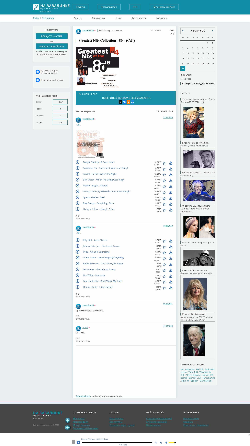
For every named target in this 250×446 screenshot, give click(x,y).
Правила (188, 421)
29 (207, 63)
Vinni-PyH (193, 372)
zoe (182, 369)
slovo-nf (185, 380)
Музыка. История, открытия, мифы (49, 72)
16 (212, 53)
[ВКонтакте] (124, 102)
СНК (182, 375)
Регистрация (48, 18)
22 (207, 58)
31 (183, 68)
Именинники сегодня (192, 364)
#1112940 (168, 225)
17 (183, 58)
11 (188, 53)
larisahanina (209, 377)
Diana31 (193, 377)
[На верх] (67, 420)
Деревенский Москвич (85, 428)
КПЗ (135, 7)
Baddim (194, 380)
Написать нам (191, 418)
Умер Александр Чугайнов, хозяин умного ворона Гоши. (194, 144)
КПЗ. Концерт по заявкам (110, 30)
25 (188, 63)
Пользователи (109, 7)
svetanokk (210, 369)
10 (183, 53)
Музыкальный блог (164, 7)
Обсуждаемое (98, 17)
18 (188, 58)
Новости (185, 92)
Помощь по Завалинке (196, 425)
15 (207, 53)
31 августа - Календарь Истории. (198, 83)
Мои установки (81, 425)
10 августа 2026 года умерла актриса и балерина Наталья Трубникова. (195, 208)
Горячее (78, 17)
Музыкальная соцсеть (55, 7)
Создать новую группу (122, 425)
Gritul (85, 327)
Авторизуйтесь (83, 396)
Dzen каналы (153, 425)
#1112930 (168, 117)
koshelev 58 (88, 30)
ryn (199, 377)
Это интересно (139, 17)
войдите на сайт (51, 36)
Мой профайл (80, 421)
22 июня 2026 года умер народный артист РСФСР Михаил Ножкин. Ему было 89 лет (197, 317)
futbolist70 (208, 375)
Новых (39, 108)
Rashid (183, 377)
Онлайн (39, 115)
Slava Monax (206, 380)
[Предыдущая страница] (67, 427)
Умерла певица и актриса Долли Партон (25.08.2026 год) (197, 100)
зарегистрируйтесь (51, 46)
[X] (120, 102)
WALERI (199, 369)
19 (193, 58)
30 (212, 63)
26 (193, 63)
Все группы (116, 421)
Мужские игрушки (156, 421)
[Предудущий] (213, 31)
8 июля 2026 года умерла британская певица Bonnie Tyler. (196, 272)
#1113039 (168, 326)
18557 (60, 102)
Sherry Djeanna (193, 375)
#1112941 (168, 303)
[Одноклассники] (128, 102)
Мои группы (116, 418)
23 (212, 58)
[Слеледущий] (183, 31)
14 (203, 53)
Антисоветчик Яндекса (52, 80)
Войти (36, 18)
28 (203, 63)
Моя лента (161, 17)
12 (193, 53)
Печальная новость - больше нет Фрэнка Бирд (197, 174)
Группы (80, 7)
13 (197, 53)
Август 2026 (198, 30)
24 (183, 63)
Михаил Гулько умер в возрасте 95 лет (197, 244)
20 (197, 58)
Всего (38, 102)
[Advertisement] (126, 368)
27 (197, 63)
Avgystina (190, 369)
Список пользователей (159, 418)
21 (203, 58)
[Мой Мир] (132, 102)
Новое (118, 17)
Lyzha (184, 372)
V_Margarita (205, 372)
